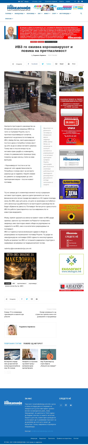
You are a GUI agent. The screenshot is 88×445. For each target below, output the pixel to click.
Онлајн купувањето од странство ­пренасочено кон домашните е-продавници (45, 314)
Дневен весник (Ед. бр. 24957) (14, 286)
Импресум (34, 438)
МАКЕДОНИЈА (19, 13)
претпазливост (21, 283)
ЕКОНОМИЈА (30, 13)
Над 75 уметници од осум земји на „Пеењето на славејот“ (48, 364)
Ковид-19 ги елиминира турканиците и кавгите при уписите (14, 314)
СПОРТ (54, 13)
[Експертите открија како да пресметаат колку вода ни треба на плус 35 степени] (12, 354)
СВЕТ (39, 13)
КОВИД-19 (33, 42)
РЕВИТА (61, 1)
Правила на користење (64, 438)
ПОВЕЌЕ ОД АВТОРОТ (33, 343)
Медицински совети (29, 359)
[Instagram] (78, 1)
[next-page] (9, 372)
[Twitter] (27, 299)
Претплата (51, 438)
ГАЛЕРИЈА (8, 13)
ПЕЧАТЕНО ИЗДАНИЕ (51, 1)
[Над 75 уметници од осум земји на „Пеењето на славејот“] (48, 354)
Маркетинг (42, 438)
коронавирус (33, 283)
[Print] (36, 299)
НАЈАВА (68, 1)
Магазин (7, 359)
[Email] (32, 299)
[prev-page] (5, 372)
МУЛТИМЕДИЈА (64, 13)
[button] (81, 14)
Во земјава (40, 42)
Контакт (76, 438)
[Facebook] (75, 1)
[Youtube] (82, 1)
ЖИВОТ (46, 13)
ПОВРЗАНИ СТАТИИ (12, 343)
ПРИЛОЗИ (8, 18)
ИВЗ (14, 283)
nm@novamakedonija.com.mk (42, 431)
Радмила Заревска (39, 55)
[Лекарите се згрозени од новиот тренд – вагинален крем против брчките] (30, 354)
